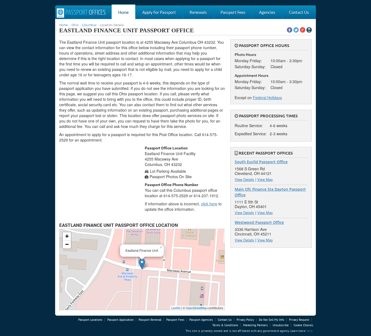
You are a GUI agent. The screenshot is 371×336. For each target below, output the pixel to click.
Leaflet (175, 308)
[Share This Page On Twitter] (296, 30)
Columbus (89, 25)
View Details (244, 179)
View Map (265, 179)
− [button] (67, 244)
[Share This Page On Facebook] (289, 30)
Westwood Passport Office (259, 222)
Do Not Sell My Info (271, 320)
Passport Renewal (150, 320)
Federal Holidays (267, 97)
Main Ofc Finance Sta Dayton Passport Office (270, 192)
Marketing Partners (255, 325)
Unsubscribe (281, 325)
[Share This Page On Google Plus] (302, 30)
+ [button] (67, 236)
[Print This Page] (309, 30)
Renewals (198, 12)
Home (123, 12)
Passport (85, 13)
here (309, 331)
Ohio (74, 25)
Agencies (267, 12)
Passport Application (120, 320)
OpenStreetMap (196, 308)
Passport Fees (233, 12)
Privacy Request (299, 320)
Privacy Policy (245, 320)
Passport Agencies (201, 320)
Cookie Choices (303, 325)
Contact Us (299, 12)
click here (209, 203)
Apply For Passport (159, 12)
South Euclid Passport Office (261, 161)
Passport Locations (90, 320)
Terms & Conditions (225, 325)
